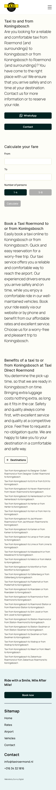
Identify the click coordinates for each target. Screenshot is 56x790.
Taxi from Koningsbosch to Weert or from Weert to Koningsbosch (27, 651)
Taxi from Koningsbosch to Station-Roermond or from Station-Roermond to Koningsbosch (27, 621)
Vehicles (9, 738)
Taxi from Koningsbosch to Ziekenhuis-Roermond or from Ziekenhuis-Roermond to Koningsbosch (25, 659)
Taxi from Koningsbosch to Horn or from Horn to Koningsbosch (27, 513)
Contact (28, 126)
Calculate (12, 203)
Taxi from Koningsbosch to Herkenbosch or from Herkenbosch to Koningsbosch (27, 498)
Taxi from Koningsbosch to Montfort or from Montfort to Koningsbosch (25, 568)
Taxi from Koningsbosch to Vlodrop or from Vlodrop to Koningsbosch (25, 643)
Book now (28, 695)
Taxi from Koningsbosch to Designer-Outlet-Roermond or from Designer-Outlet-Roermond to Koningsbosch (27, 473)
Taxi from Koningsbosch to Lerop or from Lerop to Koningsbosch (27, 538)
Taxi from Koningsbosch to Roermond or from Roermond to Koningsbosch (26, 598)
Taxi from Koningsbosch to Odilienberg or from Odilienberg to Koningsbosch (26, 576)
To (5, 169)
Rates (8, 725)
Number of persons (15, 185)
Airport (9, 731)
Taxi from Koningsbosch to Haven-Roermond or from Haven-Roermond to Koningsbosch (27, 490)
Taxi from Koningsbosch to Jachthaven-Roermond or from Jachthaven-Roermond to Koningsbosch (26, 521)
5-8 (40, 192)
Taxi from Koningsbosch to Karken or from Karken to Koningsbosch (24, 531)
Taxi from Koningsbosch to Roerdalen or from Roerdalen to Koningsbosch (26, 591)
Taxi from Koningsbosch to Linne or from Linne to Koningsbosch (28, 546)
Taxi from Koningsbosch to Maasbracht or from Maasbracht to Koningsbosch (27, 553)
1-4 (15, 192)
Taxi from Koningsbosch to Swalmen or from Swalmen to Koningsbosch (25, 636)
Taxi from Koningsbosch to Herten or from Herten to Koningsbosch (24, 505)
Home (8, 718)
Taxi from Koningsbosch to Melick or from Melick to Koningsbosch (27, 561)
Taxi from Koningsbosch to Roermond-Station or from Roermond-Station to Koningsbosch (27, 606)
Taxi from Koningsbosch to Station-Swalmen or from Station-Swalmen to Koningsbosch (27, 628)
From (7, 153)
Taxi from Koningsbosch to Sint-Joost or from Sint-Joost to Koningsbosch (26, 613)
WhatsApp (30, 115)
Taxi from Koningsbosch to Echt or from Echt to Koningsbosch (27, 483)
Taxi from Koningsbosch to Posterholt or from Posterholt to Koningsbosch (26, 583)
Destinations (18, 460)
